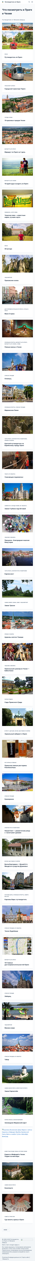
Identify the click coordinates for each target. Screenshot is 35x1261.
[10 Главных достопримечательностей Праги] (17, 946)
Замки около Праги (10, 1088)
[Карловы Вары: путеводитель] (17, 881)
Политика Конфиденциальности (11, 1257)
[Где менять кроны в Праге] (17, 1203)
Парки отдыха (9, 699)
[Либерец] (17, 979)
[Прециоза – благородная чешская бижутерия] (17, 523)
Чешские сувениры (10, 537)
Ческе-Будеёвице (11, 931)
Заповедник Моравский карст (16, 1123)
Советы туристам (10, 1216)
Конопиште (9, 1188)
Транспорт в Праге (10, 85)
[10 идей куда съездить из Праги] (17, 167)
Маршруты (5, 1259)
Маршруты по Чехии (10, 180)
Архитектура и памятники (19, 438)
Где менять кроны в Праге (14, 1220)
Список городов (9, 375)
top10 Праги (8, 438)
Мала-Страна (9, 314)
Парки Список (9, 1119)
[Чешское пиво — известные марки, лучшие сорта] (17, 198)
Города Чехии (8, 117)
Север (18, 602)
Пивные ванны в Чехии (13, 347)
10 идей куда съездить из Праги (16, 184)
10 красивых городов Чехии (15, 120)
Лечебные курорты (10, 342)
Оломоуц (8, 379)
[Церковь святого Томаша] (17, 620)
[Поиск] (29, 1)
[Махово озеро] (17, 1011)
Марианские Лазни (11, 410)
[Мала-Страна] (17, 295)
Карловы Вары (9, 894)
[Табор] (17, 1043)
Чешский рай (8, 277)
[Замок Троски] (17, 589)
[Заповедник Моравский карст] (17, 1106)
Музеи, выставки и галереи (22, 731)
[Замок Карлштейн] (17, 1074)
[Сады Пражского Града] (17, 685)
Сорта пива (14, 212)
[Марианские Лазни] (17, 393)
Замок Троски (10, 605)
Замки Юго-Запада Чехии (12, 505)
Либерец (8, 996)
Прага (6, 54)
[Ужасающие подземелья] (17, 460)
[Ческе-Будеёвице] (17, 914)
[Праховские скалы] (17, 264)
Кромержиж (9, 799)
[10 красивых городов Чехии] (17, 103)
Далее (5, 1229)
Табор (6, 474)
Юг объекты (11, 474)
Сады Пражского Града (13, 702)
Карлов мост (9, 574)
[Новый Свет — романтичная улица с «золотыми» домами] (17, 814)
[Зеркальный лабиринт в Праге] (17, 717)
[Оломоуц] (17, 362)
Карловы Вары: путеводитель (16, 899)
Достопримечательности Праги (14, 309)
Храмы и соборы (9, 440)
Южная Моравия (18, 1119)
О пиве (18, 344)
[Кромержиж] (17, 782)
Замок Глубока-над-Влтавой (15, 509)
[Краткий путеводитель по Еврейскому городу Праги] (17, 425)
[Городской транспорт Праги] (17, 72)
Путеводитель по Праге (13, 2)
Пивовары (7, 212)
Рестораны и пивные (10, 762)
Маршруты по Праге (10, 149)
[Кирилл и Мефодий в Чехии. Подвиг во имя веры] (17, 1137)
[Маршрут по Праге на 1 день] (17, 135)
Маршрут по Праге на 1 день (15, 152)
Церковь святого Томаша (14, 637)
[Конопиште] (17, 1171)
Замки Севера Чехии (10, 602)
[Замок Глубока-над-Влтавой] (17, 492)
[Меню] (32, 2)
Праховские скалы (12, 280)
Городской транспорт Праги (15, 89)
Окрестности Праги (21, 1088)
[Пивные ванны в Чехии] (17, 328)
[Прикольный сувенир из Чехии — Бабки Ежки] (17, 652)
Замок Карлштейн (11, 1091)
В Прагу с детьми (9, 731)
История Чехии (22, 1151)
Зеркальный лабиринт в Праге (16, 734)
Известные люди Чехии (11, 1151)
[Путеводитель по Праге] (17, 40)
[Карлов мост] (17, 557)
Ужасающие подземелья (14, 477)
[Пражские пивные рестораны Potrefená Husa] (17, 749)
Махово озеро (10, 1028)
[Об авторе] (17, 232)
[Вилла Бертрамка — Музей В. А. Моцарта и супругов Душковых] (17, 847)
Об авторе (8, 249)
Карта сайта (25, 1257)
